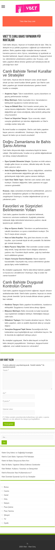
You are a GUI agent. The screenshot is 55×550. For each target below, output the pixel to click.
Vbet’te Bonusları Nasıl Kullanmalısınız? (17, 473)
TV (5, 519)
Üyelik (6, 523)
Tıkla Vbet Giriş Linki (27, 21)
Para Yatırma (9, 511)
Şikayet (7, 515)
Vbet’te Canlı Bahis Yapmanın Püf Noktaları (18, 457)
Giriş (5, 499)
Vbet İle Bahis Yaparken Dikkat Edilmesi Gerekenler (21, 465)
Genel (6, 495)
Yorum (6, 370)
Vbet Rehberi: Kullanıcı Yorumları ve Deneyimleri (20, 469)
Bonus (6, 487)
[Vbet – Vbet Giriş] (27, 8)
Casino (6, 491)
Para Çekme (8, 507)
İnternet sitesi (8, 409)
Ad (4, 393)
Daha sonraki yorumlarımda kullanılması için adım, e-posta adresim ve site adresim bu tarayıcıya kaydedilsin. (26, 418)
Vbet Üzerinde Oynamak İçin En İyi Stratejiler (18, 477)
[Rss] (27, 543)
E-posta (6, 401)
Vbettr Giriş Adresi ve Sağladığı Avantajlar (17, 453)
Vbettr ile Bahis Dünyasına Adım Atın (15, 461)
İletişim (6, 503)
